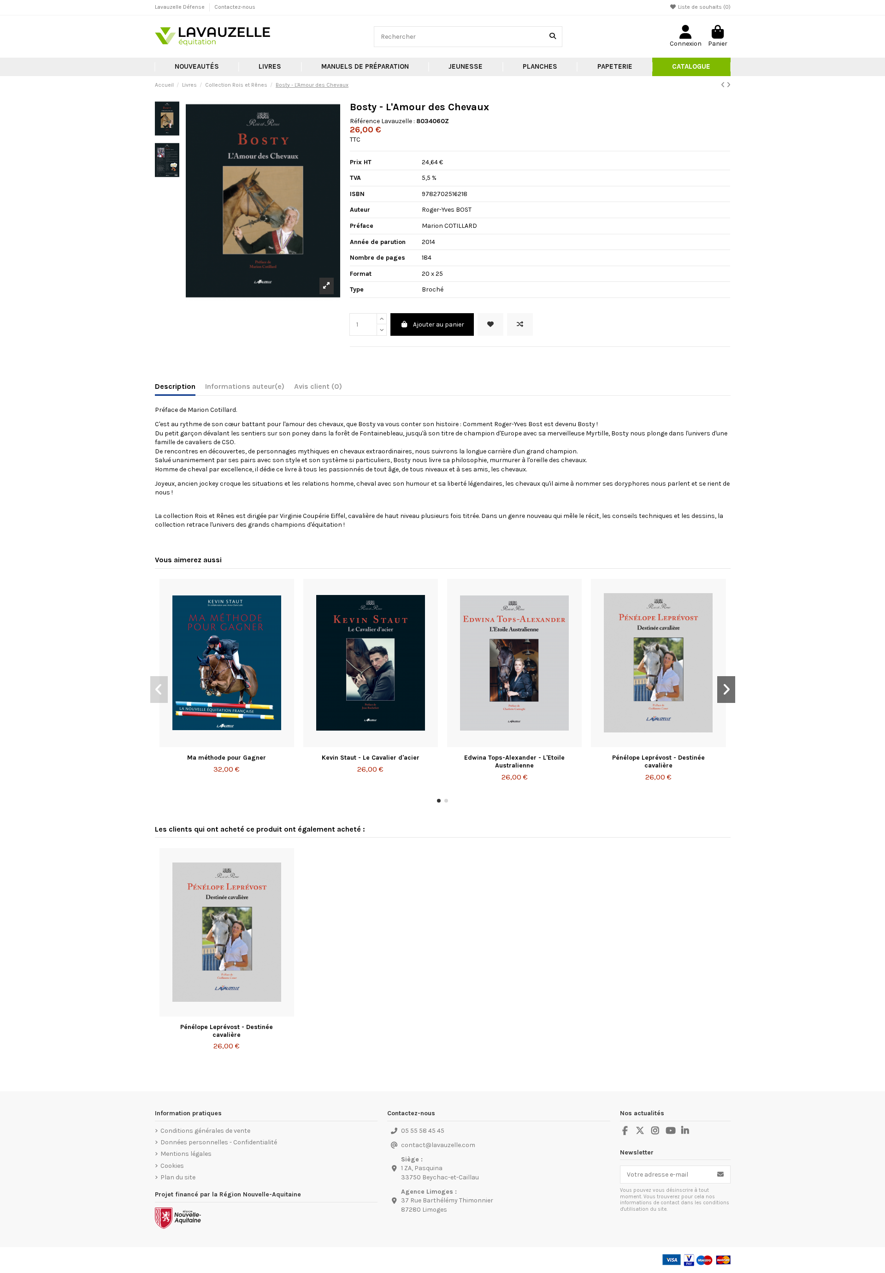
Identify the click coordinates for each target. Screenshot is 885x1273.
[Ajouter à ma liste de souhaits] (490, 324)
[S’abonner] (720, 1175)
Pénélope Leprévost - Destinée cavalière (658, 761)
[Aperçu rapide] (240, 744)
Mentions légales (186, 1154)
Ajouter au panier (438, 324)
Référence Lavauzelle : (382, 121)
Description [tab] (175, 386)
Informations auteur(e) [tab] (244, 386)
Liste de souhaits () (704, 7)
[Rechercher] (552, 36)
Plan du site (177, 1177)
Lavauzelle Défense (180, 7)
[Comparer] (226, 744)
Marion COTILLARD (449, 226)
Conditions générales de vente (205, 1131)
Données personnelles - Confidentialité (218, 1142)
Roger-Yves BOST (447, 210)
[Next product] (728, 85)
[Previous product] (723, 85)
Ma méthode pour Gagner (226, 757)
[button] (270, 67)
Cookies (172, 1166)
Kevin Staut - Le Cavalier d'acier (370, 757)
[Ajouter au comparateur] (520, 324)
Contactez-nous (234, 7)
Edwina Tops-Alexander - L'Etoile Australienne (514, 761)
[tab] (318, 388)
